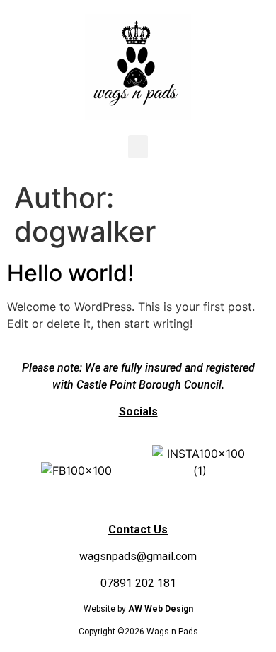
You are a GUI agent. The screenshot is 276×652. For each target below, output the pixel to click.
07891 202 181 (138, 583)
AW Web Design (160, 609)
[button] (138, 146)
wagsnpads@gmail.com (138, 556)
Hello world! (70, 273)
